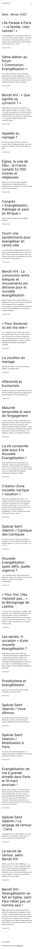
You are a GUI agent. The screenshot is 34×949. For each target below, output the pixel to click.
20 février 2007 (6, 152)
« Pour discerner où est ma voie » (15, 325)
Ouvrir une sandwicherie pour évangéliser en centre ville (16, 239)
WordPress (19, 945)
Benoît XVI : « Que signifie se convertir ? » (16, 99)
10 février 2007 (6, 314)
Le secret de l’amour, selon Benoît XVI (12, 855)
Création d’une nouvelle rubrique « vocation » (15, 490)
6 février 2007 (5, 725)
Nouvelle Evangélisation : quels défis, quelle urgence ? (16, 564)
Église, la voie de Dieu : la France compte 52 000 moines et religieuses (15, 169)
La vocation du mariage (13, 360)
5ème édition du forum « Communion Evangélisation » (14, 63)
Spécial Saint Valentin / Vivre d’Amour (13, 709)
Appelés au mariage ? (10, 135)
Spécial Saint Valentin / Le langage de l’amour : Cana (17, 823)
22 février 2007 (6, 47)
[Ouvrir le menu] (31, 3)
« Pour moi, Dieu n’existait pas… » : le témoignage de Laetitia (15, 600)
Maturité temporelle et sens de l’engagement (16, 412)
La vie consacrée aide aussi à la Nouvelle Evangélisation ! (15, 452)
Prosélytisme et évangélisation (14, 683)
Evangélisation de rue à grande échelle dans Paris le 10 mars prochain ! (16, 777)
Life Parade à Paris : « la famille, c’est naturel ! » (16, 27)
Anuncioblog (6, 3)
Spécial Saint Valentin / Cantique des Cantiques (17, 530)
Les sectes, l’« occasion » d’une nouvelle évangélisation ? (15, 643)
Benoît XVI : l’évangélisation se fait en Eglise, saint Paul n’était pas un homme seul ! (16, 897)
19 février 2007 (6, 192)
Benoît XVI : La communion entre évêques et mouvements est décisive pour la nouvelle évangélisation (15, 283)
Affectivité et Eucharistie (12, 384)
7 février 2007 (5, 348)
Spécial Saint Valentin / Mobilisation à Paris (13, 741)
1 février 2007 (5, 928)
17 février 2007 (6, 262)
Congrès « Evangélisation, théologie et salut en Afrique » (15, 207)
